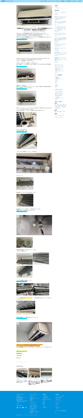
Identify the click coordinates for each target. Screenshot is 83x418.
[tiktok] (26, 407)
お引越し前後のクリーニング (59, 97)
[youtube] (23, 407)
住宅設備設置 (45, 407)
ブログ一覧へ (19, 355)
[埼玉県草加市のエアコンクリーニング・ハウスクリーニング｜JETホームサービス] (7, 1)
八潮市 (61, 104)
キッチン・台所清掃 (58, 92)
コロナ (56, 84)
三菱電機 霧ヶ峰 (57, 77)
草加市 (56, 104)
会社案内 (80, 1)
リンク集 (57, 408)
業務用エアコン (37, 378)
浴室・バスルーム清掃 (58, 94)
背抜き (41, 31)
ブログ (66, 1)
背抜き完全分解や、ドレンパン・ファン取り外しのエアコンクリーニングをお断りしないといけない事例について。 (60, 53)
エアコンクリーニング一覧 (59, 66)
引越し (44, 406)
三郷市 (63, 104)
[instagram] (20, 407)
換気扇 (44, 401)
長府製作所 (56, 85)
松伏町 (59, 105)
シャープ (56, 83)
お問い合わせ (45, 1)
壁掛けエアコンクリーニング (59, 67)
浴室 (43, 402)
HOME (42, 1)
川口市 (57, 105)
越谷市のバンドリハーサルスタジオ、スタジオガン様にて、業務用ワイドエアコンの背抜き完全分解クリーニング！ (60, 17)
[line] (17, 407)
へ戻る (20, 357)
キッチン (44, 400)
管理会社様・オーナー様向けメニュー (72, 1)
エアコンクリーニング (51, 1)
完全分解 (43, 31)
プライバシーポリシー (59, 400)
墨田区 (56, 111)
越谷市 (58, 104)
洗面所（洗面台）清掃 (58, 95)
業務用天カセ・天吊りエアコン (47, 399)
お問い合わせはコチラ (21, 351)
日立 (39, 31)
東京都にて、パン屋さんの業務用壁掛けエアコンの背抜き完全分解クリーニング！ (46, 381)
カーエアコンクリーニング (59, 71)
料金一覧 (56, 72)
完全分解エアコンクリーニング (34, 398)
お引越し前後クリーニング (33, 410)
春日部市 (62, 105)
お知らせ (25, 31)
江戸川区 (63, 111)
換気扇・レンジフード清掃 (59, 93)
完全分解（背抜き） (35, 31)
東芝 (56, 86)
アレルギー (34, 378)
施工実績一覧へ (19, 353)
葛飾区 (61, 111)
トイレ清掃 (56, 96)
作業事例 (62, 1)
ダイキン (56, 76)
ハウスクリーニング (57, 1)
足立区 (58, 111)
